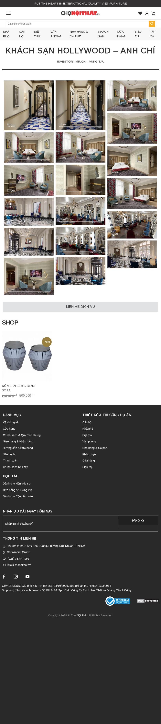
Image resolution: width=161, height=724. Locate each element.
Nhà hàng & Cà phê (79, 34)
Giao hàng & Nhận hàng (18, 441)
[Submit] (152, 24)
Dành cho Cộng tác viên (18, 496)
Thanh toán (10, 460)
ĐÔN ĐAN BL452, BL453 (18, 385)
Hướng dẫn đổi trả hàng (18, 448)
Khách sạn (103, 34)
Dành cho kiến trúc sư (16, 483)
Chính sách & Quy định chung (22, 435)
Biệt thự (37, 34)
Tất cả (153, 34)
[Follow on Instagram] (16, 577)
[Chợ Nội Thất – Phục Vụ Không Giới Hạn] (80, 13)
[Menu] (8, 13)
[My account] (147, 13)
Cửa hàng (121, 34)
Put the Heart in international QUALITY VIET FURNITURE (80, 3)
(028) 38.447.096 (18, 558)
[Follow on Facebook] (4, 577)
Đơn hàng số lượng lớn (17, 490)
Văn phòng (55, 34)
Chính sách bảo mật (15, 467)
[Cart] (153, 13)
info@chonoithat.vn (19, 564)
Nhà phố (6, 34)
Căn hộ (22, 34)
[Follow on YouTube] (27, 577)
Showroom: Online (18, 552)
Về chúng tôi (10, 422)
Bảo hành (9, 454)
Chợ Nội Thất (79, 615)
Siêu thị (138, 34)
